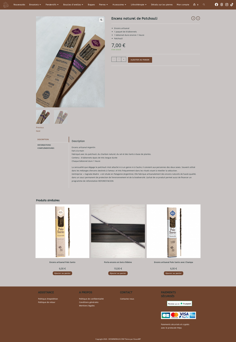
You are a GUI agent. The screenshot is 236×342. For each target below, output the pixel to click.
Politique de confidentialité (91, 298)
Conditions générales (88, 302)
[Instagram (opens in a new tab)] (226, 4)
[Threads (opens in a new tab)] (221, 4)
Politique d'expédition (48, 298)
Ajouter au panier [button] (62, 273)
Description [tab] (43, 139)
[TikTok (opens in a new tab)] (231, 4)
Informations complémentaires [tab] (45, 146)
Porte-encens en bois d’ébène (118, 262)
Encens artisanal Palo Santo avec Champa (173, 262)
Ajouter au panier (140, 60)
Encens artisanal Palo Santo (62, 262)
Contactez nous (127, 298)
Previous (40, 127)
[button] (101, 20)
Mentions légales (87, 305)
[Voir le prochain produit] (198, 18)
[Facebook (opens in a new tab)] (216, 4)
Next (38, 131)
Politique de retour (46, 302)
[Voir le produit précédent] (193, 18)
